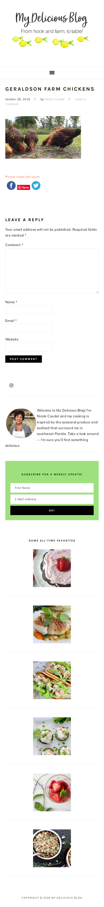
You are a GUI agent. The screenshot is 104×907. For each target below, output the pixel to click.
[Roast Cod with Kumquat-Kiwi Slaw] (52, 642)
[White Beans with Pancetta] (52, 866)
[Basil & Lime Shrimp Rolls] (52, 698)
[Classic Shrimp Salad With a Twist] (52, 754)
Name (11, 302)
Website (12, 339)
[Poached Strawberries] (52, 810)
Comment (14, 245)
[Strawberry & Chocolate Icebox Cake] (52, 586)
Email (11, 321)
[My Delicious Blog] (52, 58)
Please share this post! (22, 177)
